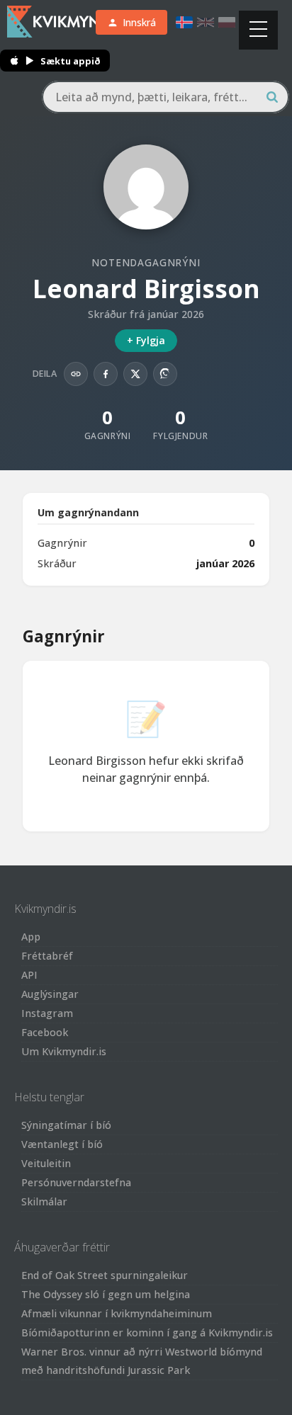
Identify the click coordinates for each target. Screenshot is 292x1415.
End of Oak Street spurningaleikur (104, 1275)
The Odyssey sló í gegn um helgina (105, 1294)
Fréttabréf (47, 955)
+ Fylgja (146, 340)
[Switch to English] (205, 22)
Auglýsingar (50, 994)
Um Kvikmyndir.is (63, 1051)
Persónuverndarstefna (76, 1182)
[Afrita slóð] (76, 374)
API (29, 975)
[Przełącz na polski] (226, 22)
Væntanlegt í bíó (62, 1144)
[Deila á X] (135, 374)
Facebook (44, 1032)
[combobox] (165, 97)
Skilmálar (44, 1201)
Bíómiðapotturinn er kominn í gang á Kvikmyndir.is (147, 1332)
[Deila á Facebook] (106, 374)
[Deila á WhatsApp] (165, 374)
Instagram (47, 1013)
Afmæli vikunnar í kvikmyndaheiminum (116, 1313)
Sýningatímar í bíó (66, 1125)
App (30, 936)
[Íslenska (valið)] (184, 22)
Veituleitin (46, 1163)
